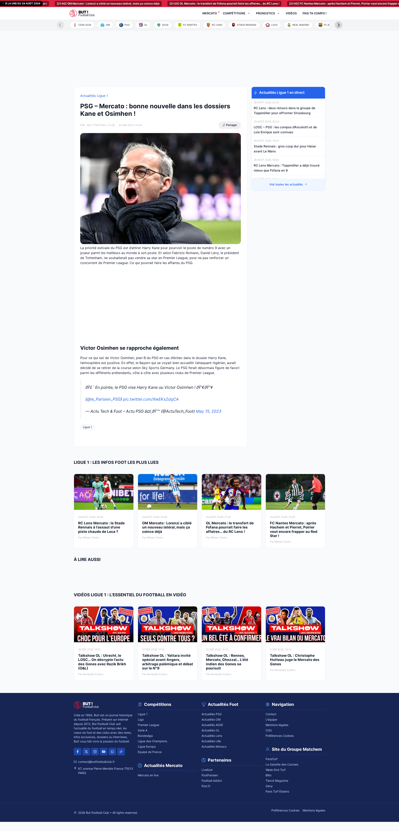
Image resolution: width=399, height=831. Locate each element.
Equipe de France (150, 752)
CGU (269, 730)
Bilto (268, 775)
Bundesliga (145, 735)
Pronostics (265, 13)
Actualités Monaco (214, 746)
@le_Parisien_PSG (104, 399)
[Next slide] (338, 25)
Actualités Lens (212, 735)
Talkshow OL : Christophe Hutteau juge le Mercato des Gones (294, 659)
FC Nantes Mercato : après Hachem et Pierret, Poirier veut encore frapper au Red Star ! (331, 3)
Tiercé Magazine (277, 780)
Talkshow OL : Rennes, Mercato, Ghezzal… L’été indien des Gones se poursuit (227, 661)
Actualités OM (211, 719)
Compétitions (234, 13)
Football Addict (212, 780)
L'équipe (271, 719)
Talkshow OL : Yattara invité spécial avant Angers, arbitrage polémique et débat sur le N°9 (167, 661)
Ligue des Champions (152, 741)
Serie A (142, 730)
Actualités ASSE (212, 725)
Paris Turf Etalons (277, 791)
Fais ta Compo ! (314, 13)
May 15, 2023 (208, 411)
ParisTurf (271, 759)
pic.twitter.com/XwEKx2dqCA (151, 399)
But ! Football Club (101, 125)
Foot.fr (206, 786)
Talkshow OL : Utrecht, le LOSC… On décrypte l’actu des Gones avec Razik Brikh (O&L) (102, 661)
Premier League (148, 725)
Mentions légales (277, 725)
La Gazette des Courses (282, 764)
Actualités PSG (212, 714)
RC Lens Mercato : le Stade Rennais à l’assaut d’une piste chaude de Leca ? (101, 527)
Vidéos (291, 13)
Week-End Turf (276, 770)
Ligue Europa (147, 746)
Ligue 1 (87, 427)
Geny (269, 786)
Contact (271, 714)
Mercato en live (148, 775)
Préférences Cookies (280, 735)
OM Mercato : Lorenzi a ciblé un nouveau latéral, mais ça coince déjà (87, 3)
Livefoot (207, 770)
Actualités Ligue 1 (94, 96)
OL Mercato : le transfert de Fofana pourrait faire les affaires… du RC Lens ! (203, 3)
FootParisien (210, 775)
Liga (141, 719)
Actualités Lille (211, 741)
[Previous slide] (60, 25)
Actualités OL (211, 730)
